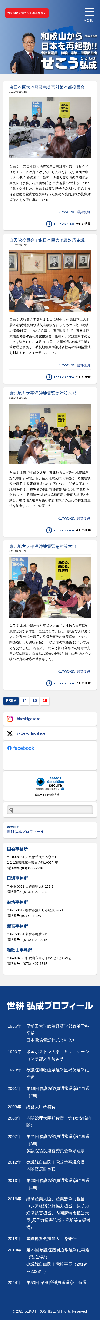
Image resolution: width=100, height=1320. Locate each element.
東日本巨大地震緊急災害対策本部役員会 (47, 87)
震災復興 (83, 212)
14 (24, 701)
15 (35, 701)
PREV (11, 701)
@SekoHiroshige (31, 733)
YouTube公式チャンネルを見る (26, 13)
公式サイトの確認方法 (47, 794)
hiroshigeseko (28, 719)
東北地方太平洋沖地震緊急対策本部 (42, 393)
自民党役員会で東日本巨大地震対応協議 (47, 240)
